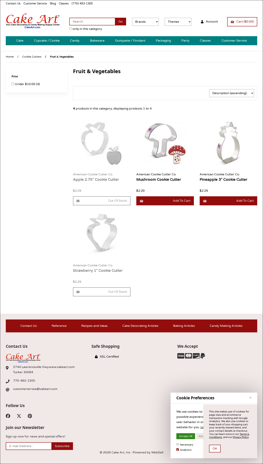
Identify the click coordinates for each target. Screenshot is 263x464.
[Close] (250, 398)
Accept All (185, 436)
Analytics (186, 449)
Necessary (186, 444)
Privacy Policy (241, 437)
